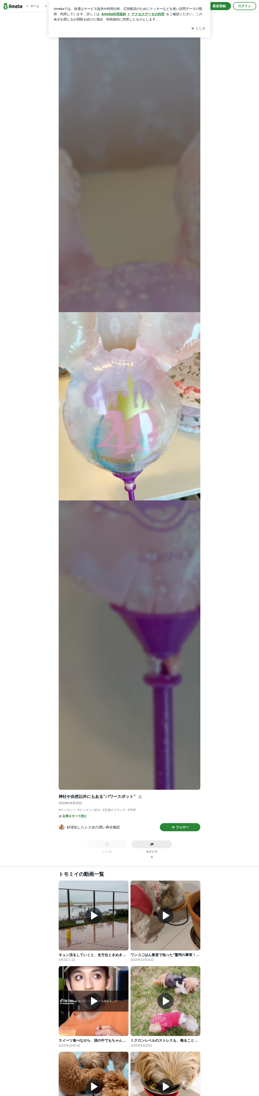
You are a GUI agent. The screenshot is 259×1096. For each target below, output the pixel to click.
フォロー (182, 827)
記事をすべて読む (75, 816)
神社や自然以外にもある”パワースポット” (97, 796)
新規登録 (219, 6)
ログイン (244, 6)
